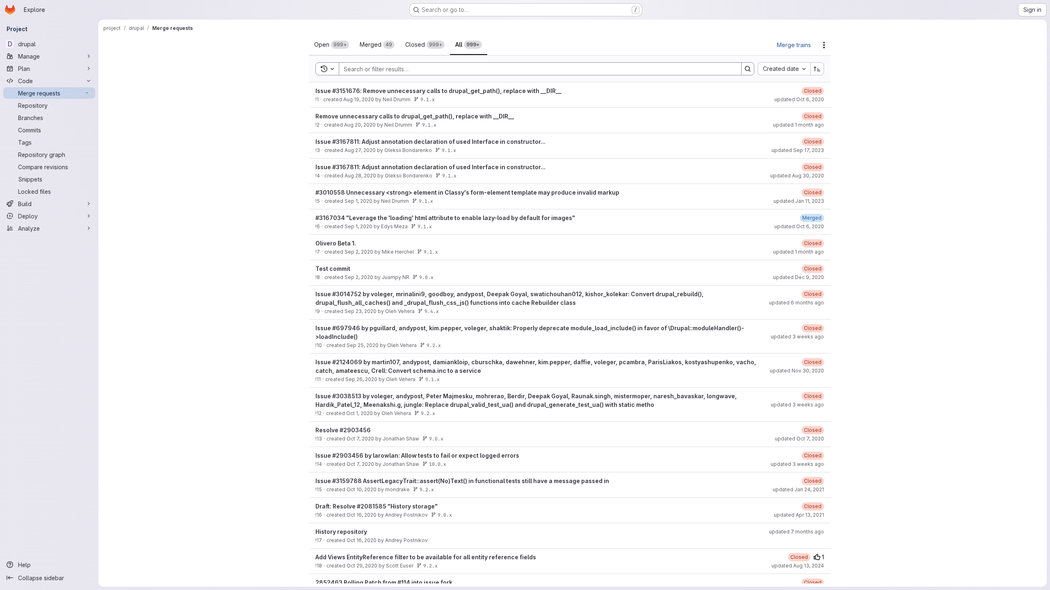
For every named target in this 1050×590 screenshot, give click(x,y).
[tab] (331, 44)
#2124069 (347, 362)
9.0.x (426, 277)
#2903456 (355, 430)
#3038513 (346, 396)
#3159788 (347, 480)
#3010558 (330, 192)
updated (799, 99)
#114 (403, 582)
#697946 (346, 327)
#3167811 (345, 141)
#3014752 (346, 293)
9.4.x (432, 311)
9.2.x (434, 345)
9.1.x (427, 99)
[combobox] (784, 68)
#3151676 (346, 90)
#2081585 (371, 506)
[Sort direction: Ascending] (817, 68)
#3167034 (330, 217)
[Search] (747, 68)
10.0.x (437, 464)
